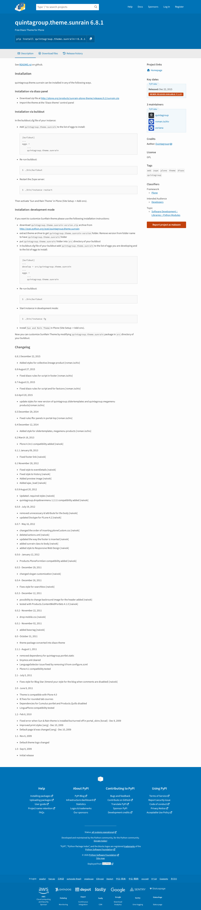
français (52, 879)
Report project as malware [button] (166, 224)
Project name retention (40, 808)
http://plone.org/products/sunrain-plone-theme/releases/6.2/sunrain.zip (80, 98)
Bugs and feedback (120, 796)
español (42, 879)
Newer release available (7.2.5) (166, 94)
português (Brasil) (74, 879)
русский (145, 879)
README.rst (25, 64)
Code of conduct (158, 804)
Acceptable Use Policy (158, 812)
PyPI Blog (79, 796)
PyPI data (153, 84)
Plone (155, 193)
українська (88, 879)
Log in (166, 6)
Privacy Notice (158, 808)
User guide (40, 804)
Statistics (81, 804)
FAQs (41, 812)
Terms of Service (158, 796)
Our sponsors (81, 812)
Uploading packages (40, 800)
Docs (140, 6)
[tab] (25, 53)
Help (130, 6)
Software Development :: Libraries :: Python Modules (166, 213)
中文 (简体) (121, 879)
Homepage (156, 70)
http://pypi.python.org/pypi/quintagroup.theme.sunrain (49, 229)
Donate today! (100, 841)
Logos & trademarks (81, 808)
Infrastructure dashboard (79, 800)
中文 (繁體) (134, 879)
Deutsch (109, 879)
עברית (154, 879)
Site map (100, 858)
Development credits (119, 812)
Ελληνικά (100, 879)
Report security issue (159, 800)
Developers (157, 202)
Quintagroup (162, 144)
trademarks (129, 846)
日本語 (61, 879)
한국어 (174, 879)
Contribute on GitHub (119, 800)
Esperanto (164, 879)
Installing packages (40, 796)
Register (179, 6)
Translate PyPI (118, 804)
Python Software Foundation (99, 849)
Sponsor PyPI (120, 808)
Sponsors (153, 6)
